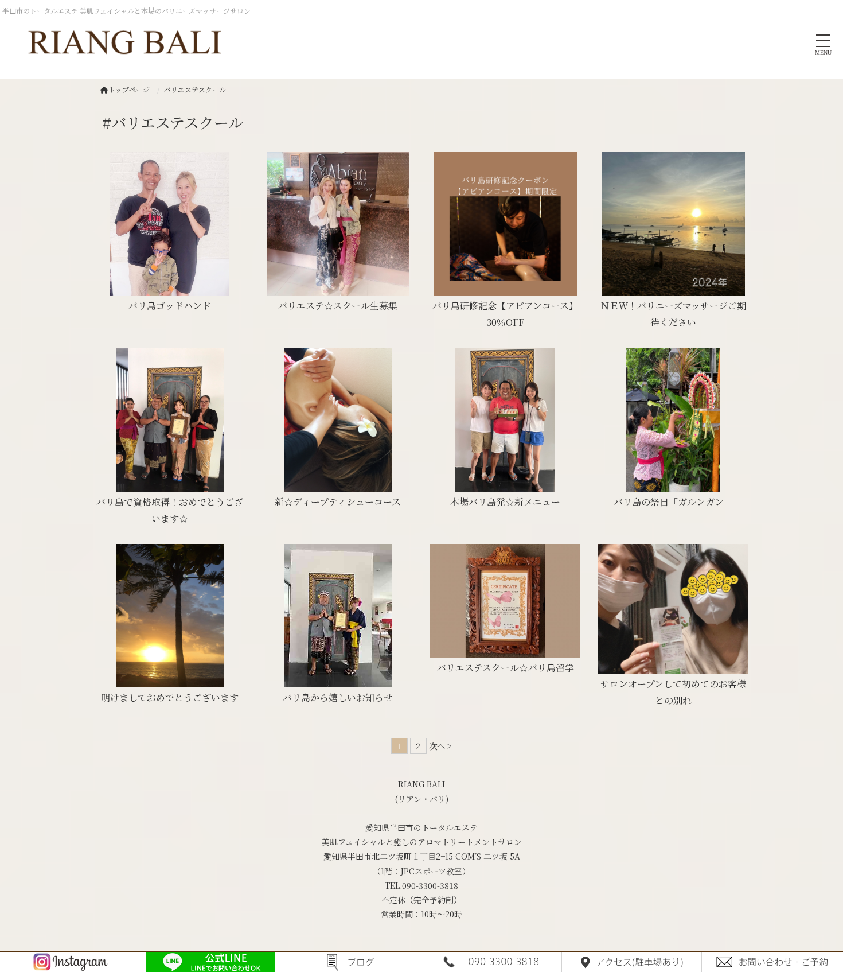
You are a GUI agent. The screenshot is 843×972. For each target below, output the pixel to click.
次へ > (440, 746)
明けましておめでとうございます (170, 697)
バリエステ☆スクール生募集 (337, 305)
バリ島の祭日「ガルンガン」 (673, 501)
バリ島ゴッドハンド (169, 305)
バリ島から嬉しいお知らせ (338, 697)
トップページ (129, 89)
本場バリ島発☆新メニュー (505, 501)
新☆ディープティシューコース (338, 501)
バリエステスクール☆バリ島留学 (505, 667)
